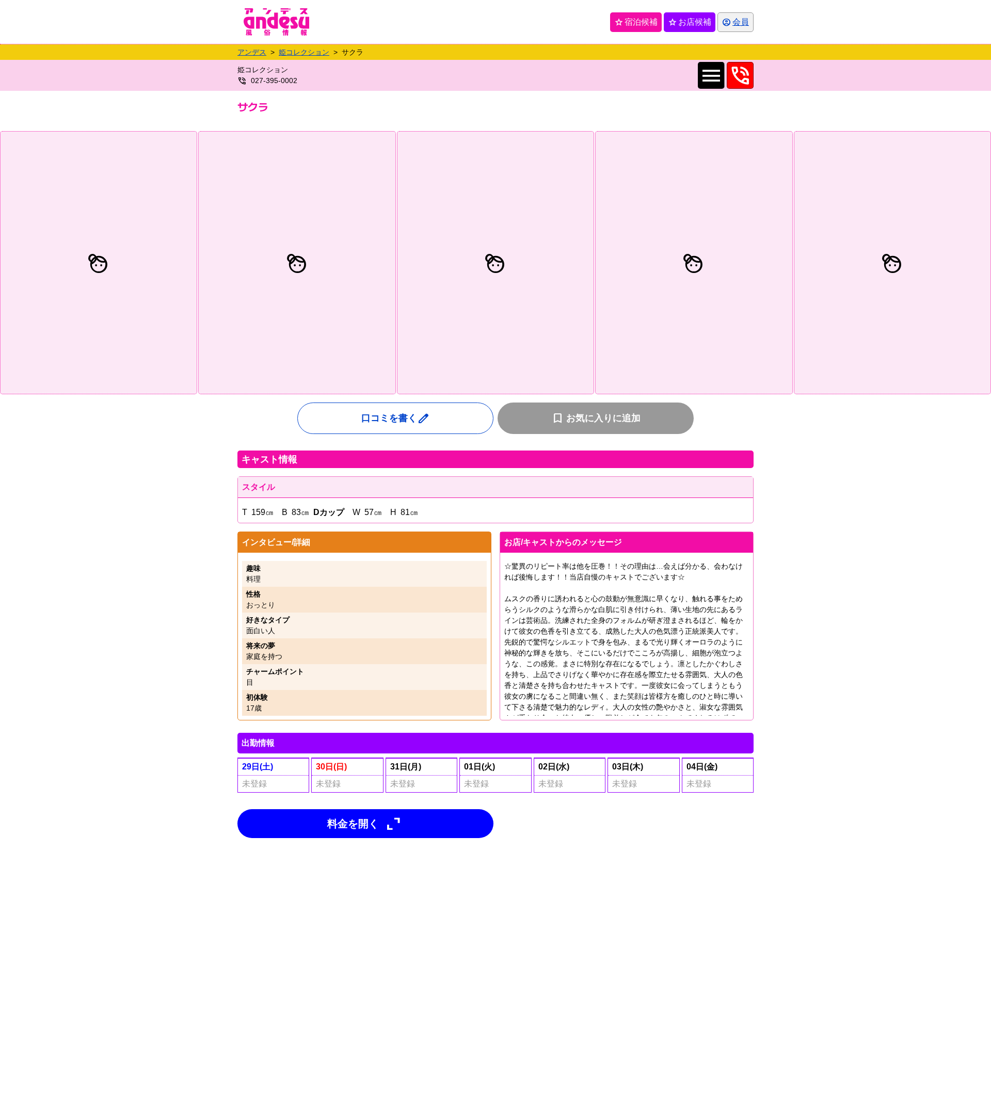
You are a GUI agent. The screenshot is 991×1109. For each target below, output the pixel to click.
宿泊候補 (636, 22)
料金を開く (365, 823)
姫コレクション (304, 52)
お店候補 (689, 22)
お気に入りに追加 (596, 418)
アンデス (251, 52)
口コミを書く (395, 418)
